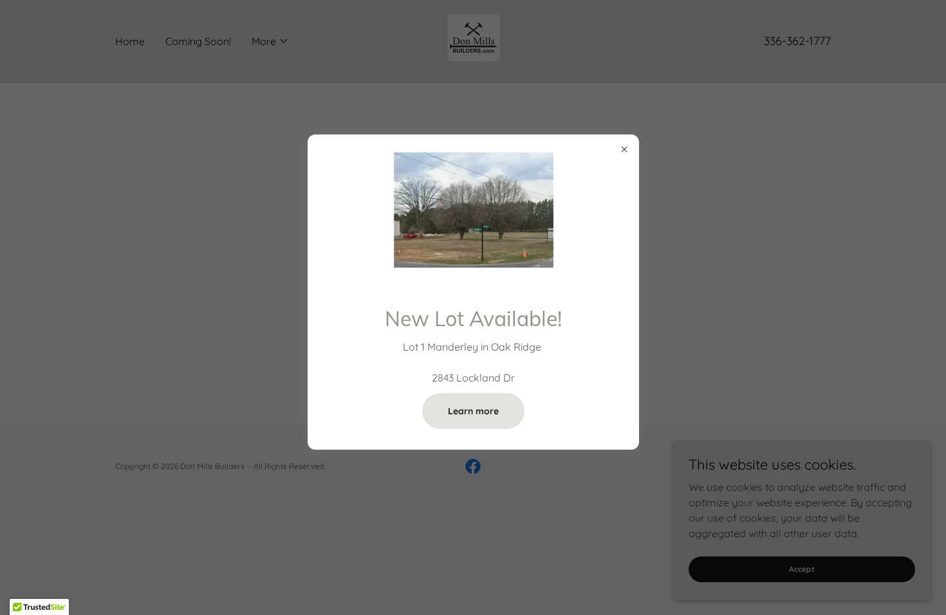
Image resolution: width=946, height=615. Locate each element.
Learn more (473, 411)
